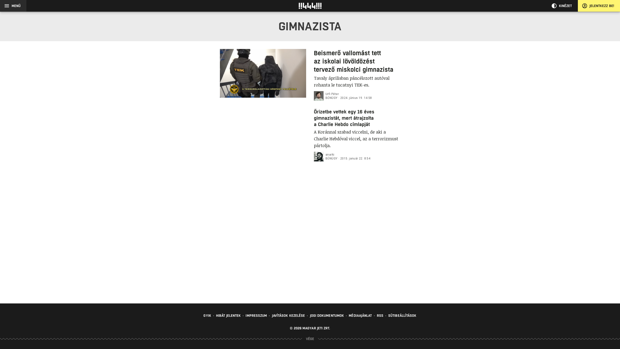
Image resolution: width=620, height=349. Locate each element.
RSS (380, 315)
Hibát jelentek (228, 315)
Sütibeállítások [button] (402, 315)
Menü (16, 6)
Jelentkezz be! (601, 6)
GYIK (207, 315)
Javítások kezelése (288, 315)
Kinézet (565, 6)
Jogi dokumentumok (327, 315)
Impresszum (256, 315)
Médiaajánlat (360, 315)
